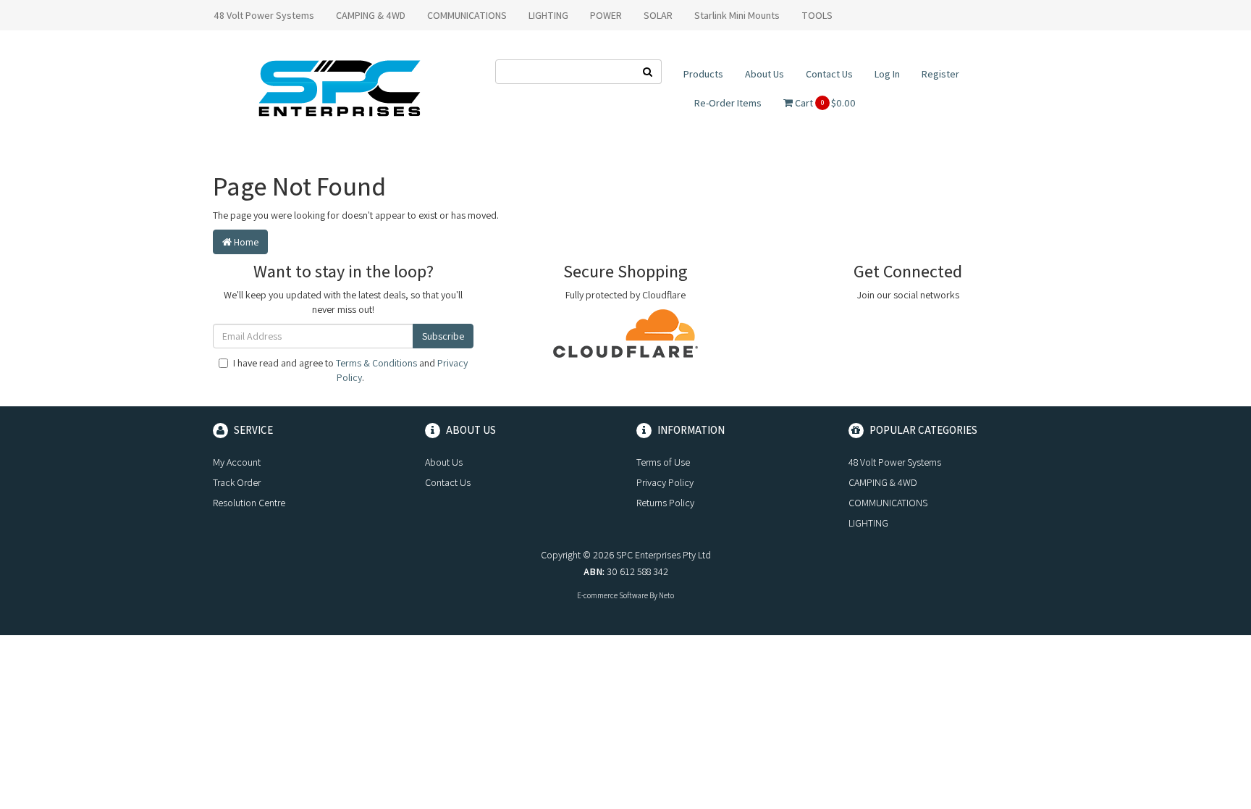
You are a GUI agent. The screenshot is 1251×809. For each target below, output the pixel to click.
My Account (237, 462)
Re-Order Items (728, 102)
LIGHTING (548, 15)
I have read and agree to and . (350, 370)
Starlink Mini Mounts (737, 15)
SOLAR (658, 15)
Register (940, 73)
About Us (764, 73)
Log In (887, 73)
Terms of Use (663, 462)
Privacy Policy (665, 482)
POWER (606, 15)
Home (245, 241)
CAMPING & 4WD (370, 15)
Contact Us (829, 73)
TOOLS (817, 15)
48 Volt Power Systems (264, 15)
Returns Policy (665, 502)
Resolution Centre (249, 502)
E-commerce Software (612, 595)
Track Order (237, 482)
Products (703, 73)
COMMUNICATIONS (467, 15)
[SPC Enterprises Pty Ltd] (339, 87)
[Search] (648, 71)
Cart (824, 102)
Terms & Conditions (376, 362)
